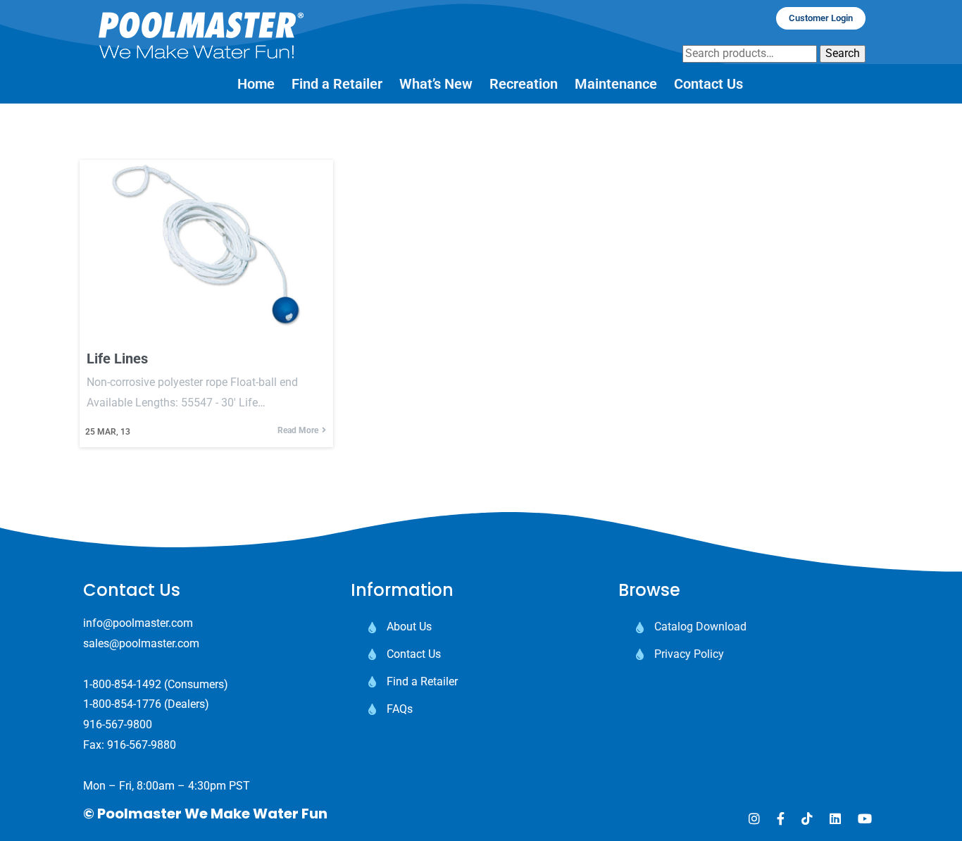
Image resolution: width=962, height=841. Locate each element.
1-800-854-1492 (122, 684)
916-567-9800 (117, 724)
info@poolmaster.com (138, 623)
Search (842, 53)
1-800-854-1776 (122, 704)
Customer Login (821, 18)
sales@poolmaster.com (141, 643)
